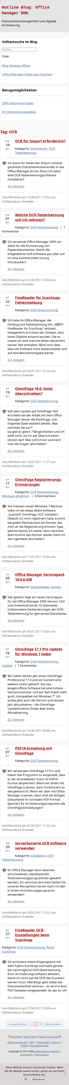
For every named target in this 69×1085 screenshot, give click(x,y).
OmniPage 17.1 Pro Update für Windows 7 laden (38, 651)
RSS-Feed (16, 1036)
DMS (31, 1042)
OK (26, 1079)
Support (55, 1042)
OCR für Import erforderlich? (40, 141)
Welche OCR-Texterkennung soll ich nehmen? (39, 217)
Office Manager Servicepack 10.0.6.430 (40, 577)
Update (56, 587)
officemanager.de (16, 1042)
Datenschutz (42, 1054)
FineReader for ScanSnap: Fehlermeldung (37, 300)
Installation (38, 856)
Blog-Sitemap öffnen (16, 66)
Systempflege (39, 587)
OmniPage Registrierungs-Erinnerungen (38, 482)
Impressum (26, 1054)
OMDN (24, 1045)
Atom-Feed (30, 1036)
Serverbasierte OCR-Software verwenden (40, 846)
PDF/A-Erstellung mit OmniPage (33, 751)
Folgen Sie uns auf (48, 1036)
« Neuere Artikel (16, 1024)
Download (43, 1042)
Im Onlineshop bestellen (19, 112)
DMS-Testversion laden (18, 103)
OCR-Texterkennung (35, 151)
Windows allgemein (15, 496)
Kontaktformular (39, 1045)
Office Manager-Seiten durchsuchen (27, 74)
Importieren (38, 149)
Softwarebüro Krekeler (46, 1051)
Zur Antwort (16, 186)
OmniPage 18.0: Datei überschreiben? (34, 391)
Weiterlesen (38, 1079)
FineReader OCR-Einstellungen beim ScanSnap (32, 935)
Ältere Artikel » (53, 1024)
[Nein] (64, 1074)
